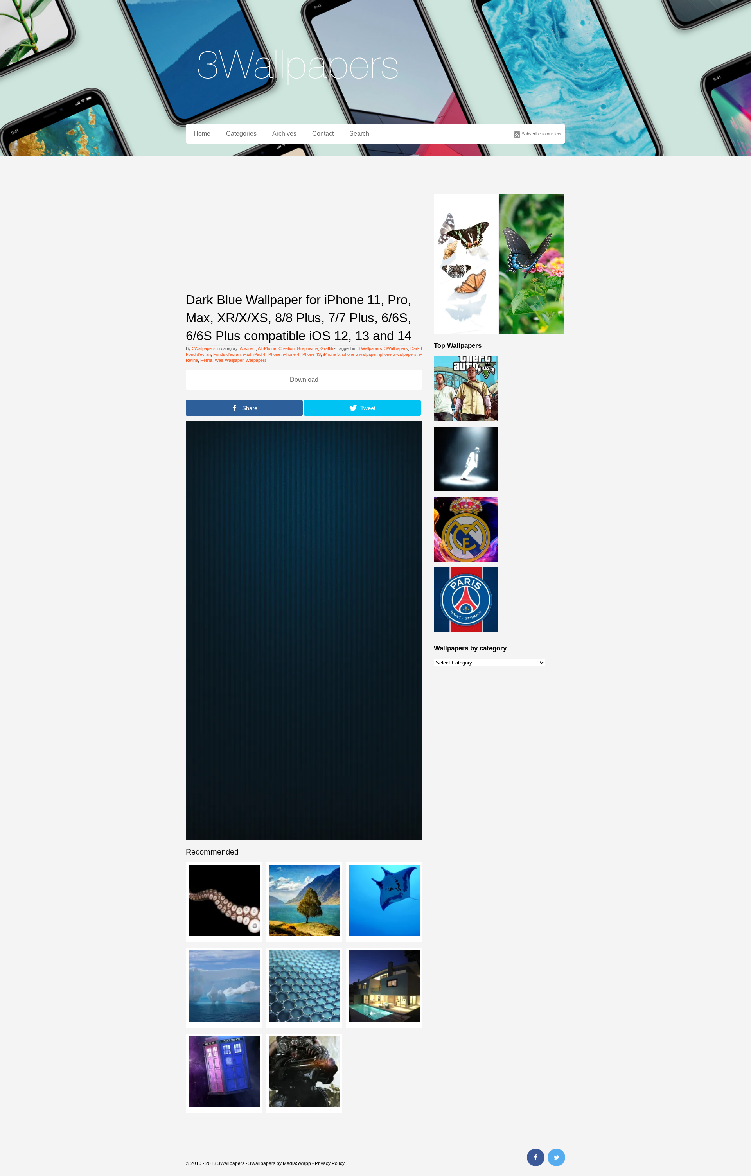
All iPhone (267, 348)
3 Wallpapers (370, 348)
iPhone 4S (311, 354)
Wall (219, 360)
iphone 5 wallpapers (398, 354)
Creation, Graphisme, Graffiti (305, 348)
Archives (284, 133)
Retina (206, 360)
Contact (323, 133)
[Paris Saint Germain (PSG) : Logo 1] (466, 636)
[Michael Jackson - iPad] (466, 495)
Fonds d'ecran (227, 354)
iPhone (274, 354)
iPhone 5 (331, 354)
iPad (247, 354)
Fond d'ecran (198, 354)
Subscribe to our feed (542, 133)
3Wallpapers (204, 348)
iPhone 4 (291, 354)
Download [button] (304, 379)
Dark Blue (419, 348)
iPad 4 (259, 354)
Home (202, 133)
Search (359, 133)
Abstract (248, 348)
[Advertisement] (304, 230)
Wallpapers (256, 360)
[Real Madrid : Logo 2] (466, 566)
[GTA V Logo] (466, 425)
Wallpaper (234, 360)
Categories (241, 133)
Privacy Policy (330, 1163)
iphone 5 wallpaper (359, 354)
